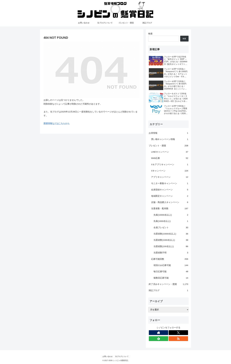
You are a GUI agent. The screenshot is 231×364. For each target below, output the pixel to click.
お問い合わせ (108, 356)
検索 (150, 33)
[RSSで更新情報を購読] (178, 338)
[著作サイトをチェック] (158, 332)
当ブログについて (122, 356)
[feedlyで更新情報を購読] (158, 338)
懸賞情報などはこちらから (57, 123)
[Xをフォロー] (178, 332)
